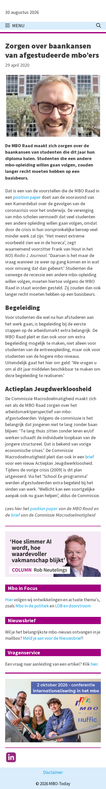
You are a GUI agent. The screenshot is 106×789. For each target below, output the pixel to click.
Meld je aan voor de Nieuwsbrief (52, 638)
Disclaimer (53, 772)
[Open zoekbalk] (98, 25)
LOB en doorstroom (73, 606)
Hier (9, 600)
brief (89, 457)
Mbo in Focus (23, 588)
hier (94, 664)
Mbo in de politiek (32, 606)
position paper (27, 197)
